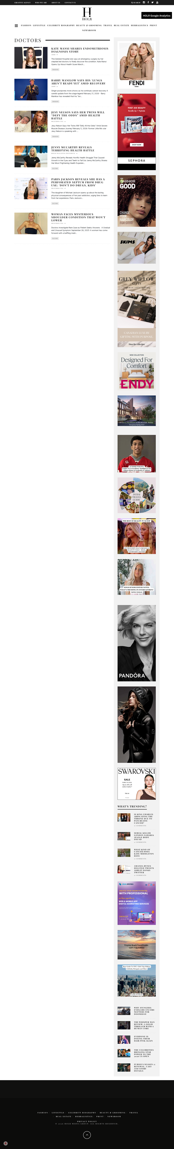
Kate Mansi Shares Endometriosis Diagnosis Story (80, 50)
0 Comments (140, 826)
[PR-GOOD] (137, 201)
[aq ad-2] (137, 944)
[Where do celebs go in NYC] (137, 980)
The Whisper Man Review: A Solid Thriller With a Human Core (144, 1025)
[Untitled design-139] (137, 643)
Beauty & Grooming (89, 25)
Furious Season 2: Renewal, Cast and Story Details (145, 1067)
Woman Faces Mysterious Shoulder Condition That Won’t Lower (78, 217)
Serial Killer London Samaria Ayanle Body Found (144, 836)
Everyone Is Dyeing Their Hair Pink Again (143, 1038)
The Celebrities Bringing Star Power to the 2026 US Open (144, 1053)
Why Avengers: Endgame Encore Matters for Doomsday (144, 1010)
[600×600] (137, 371)
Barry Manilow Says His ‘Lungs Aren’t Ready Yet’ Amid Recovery (78, 82)
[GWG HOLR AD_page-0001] (137, 308)
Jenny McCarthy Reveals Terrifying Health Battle (73, 148)
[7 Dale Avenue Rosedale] (137, 410)
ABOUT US (55, 3)
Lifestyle (39, 25)
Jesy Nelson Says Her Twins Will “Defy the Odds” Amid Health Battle (78, 115)
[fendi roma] (137, 64)
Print (153, 25)
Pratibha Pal (57, 121)
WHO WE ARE (41, 3)
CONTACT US (70, 3)
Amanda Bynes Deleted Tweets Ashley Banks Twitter (144, 869)
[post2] (137, 903)
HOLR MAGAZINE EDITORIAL (63, 153)
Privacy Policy (87, 1121)
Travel (107, 25)
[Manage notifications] (6, 1143)
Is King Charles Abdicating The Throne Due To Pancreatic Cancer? (143, 818)
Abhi (53, 54)
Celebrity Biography (61, 25)
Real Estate (121, 25)
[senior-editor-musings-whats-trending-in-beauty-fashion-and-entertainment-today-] (137, 495)
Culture (55, 168)
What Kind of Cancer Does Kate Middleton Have (144, 852)
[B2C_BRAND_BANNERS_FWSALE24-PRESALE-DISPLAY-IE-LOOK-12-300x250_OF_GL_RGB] (137, 783)
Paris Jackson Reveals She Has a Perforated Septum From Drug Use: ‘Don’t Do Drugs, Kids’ (78, 182)
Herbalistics (139, 25)
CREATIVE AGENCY (22, 3)
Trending (55, 69)
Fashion (26, 25)
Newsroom (89, 30)
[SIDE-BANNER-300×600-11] (137, 724)
